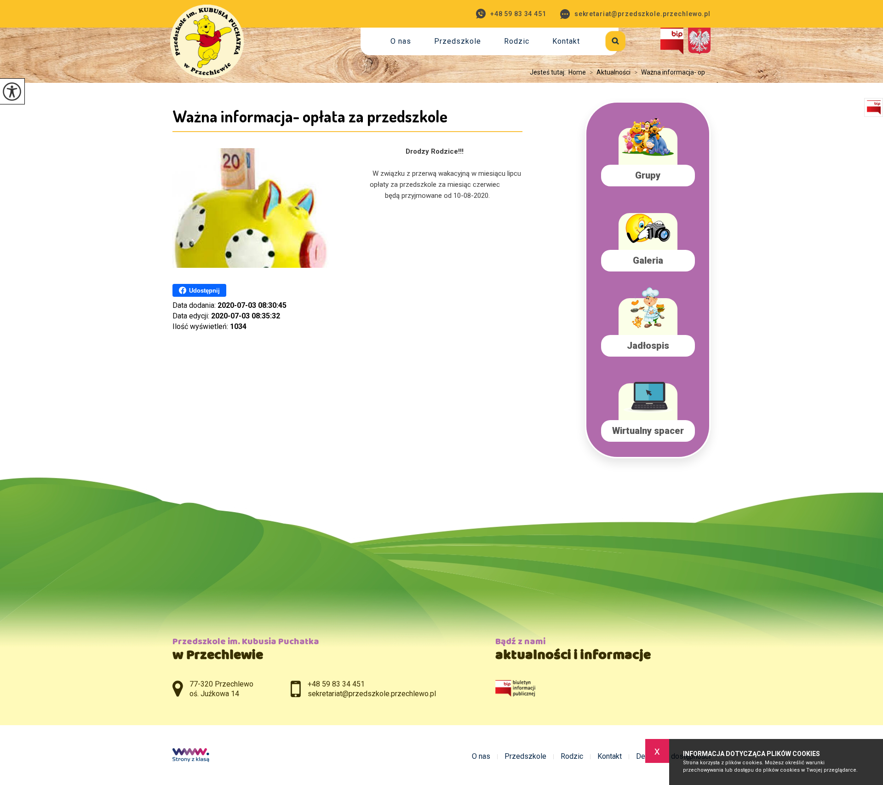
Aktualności (610, 72)
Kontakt (566, 41)
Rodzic (516, 41)
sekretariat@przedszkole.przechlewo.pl (642, 13)
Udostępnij (204, 290)
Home (577, 72)
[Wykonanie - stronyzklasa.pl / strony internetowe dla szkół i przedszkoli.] (190, 756)
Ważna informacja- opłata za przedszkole (309, 116)
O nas (400, 41)
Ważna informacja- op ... (672, 72)
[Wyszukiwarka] (605, 39)
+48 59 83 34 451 (518, 13)
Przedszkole (457, 41)
